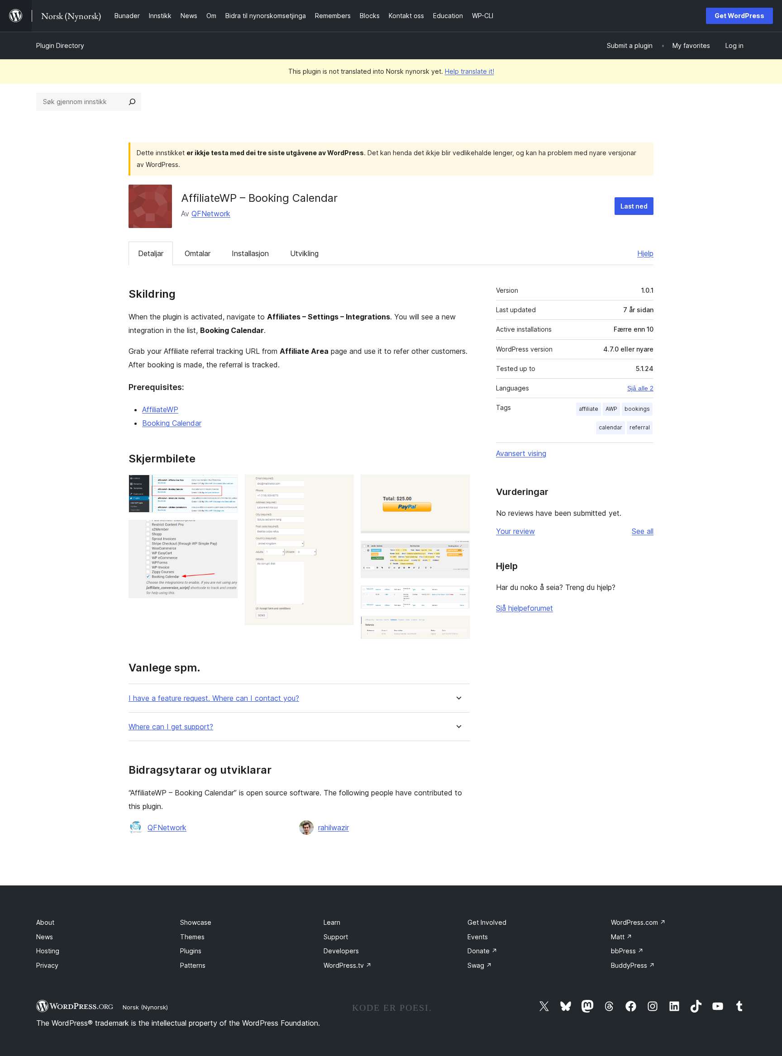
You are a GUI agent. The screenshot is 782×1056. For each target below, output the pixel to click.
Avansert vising (521, 453)
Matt (621, 937)
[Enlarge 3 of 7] (341, 486)
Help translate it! (469, 71)
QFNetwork (210, 213)
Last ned (634, 206)
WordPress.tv (348, 965)
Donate (482, 951)
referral (639, 427)
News (44, 937)
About (45, 922)
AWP (611, 408)
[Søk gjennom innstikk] (132, 102)
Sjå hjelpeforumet (524, 608)
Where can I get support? (171, 727)
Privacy (47, 965)
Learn (332, 922)
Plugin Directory (60, 45)
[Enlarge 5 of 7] (457, 552)
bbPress (627, 951)
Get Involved (486, 922)
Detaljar (150, 253)
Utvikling (304, 253)
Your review (515, 531)
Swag (479, 965)
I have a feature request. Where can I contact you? (214, 698)
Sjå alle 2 (640, 388)
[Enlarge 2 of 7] (225, 532)
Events (477, 937)
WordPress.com (638, 922)
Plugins (190, 951)
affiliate (588, 408)
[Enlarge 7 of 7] (457, 628)
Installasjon (250, 253)
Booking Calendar (171, 423)
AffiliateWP (160, 409)
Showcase (195, 922)
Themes (192, 937)
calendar (610, 427)
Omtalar (197, 253)
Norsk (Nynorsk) (145, 1007)
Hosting (47, 951)
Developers (341, 951)
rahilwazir (333, 827)
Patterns (192, 965)
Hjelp (645, 253)
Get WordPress (739, 15)
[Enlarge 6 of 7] (457, 597)
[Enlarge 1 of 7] (225, 486)
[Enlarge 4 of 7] (457, 486)
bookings (637, 408)
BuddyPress (633, 965)
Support (336, 937)
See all (642, 531)
